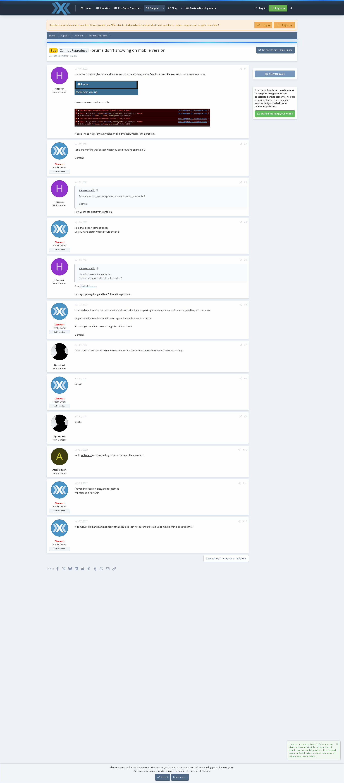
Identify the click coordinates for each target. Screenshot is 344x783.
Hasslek (56, 55)
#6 (245, 304)
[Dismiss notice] (336, 744)
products (152, 25)
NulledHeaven (88, 286)
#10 (245, 449)
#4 (245, 222)
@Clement (86, 455)
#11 (245, 483)
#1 (245, 68)
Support (154, 8)
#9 (245, 416)
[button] (163, 8)
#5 (245, 260)
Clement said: (87, 190)
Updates (105, 8)
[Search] (291, 8)
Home (88, 8)
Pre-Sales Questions (130, 8)
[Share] (240, 69)
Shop (174, 8)
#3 (245, 182)
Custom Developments (203, 8)
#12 (245, 521)
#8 (245, 378)
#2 (245, 144)
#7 (245, 345)
